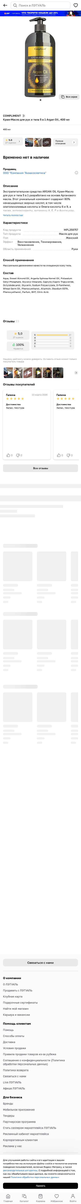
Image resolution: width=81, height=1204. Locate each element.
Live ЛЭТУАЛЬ (12, 1082)
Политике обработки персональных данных (35, 1177)
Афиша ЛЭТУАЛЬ (14, 1088)
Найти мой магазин (16, 1008)
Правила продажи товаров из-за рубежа (29, 1054)
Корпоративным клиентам (20, 1140)
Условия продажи (14, 1048)
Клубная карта (12, 996)
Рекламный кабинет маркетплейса (26, 1133)
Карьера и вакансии (16, 1014)
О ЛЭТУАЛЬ (10, 984)
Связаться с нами (14, 1076)
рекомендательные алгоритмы (20, 1170)
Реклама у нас (12, 1146)
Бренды (8, 1103)
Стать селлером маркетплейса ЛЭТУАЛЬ (29, 1127)
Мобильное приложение (19, 1109)
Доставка (9, 1042)
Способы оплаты (13, 1036)
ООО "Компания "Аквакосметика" (24, 172)
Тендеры (8, 1115)
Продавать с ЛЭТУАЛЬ (17, 990)
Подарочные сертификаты (20, 1002)
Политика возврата (15, 1070)
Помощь (8, 1029)
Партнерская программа (19, 1121)
